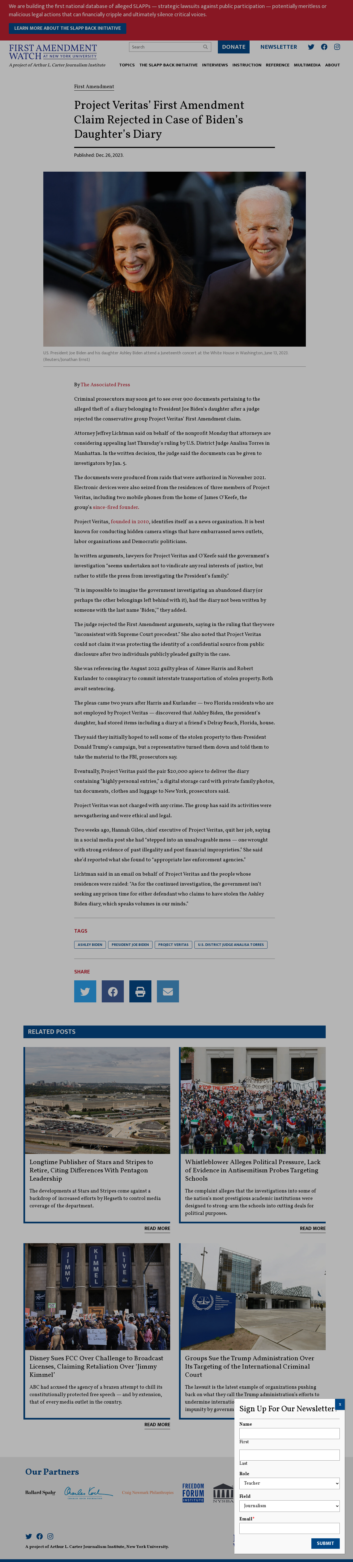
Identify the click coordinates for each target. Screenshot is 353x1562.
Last (243, 1464)
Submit (325, 1543)
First (244, 1442)
